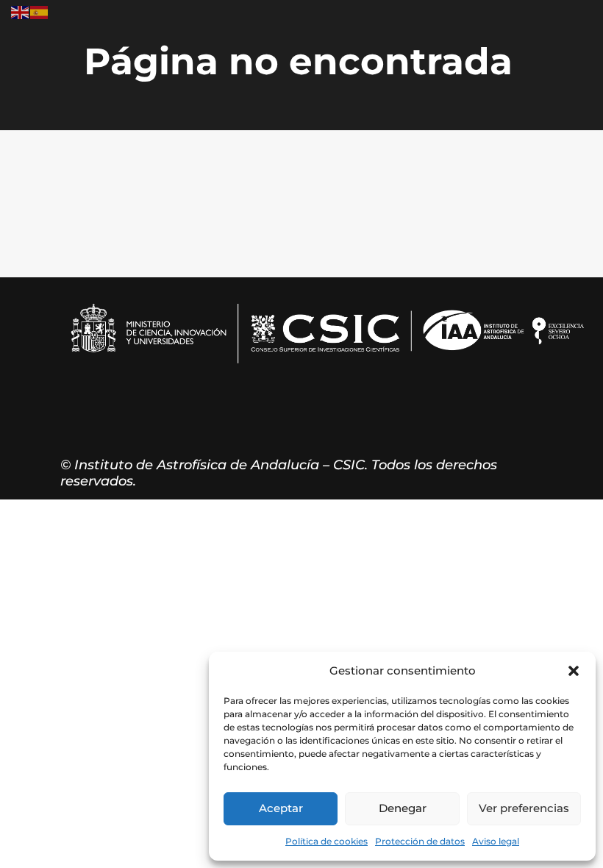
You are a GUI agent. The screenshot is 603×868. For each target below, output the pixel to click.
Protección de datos (420, 841)
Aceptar (281, 808)
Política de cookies (326, 841)
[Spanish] (39, 11)
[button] (573, 671)
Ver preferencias (524, 808)
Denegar (403, 808)
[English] (20, 11)
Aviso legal (495, 841)
